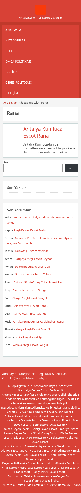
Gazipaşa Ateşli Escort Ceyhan (33, 259)
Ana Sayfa (13, 30)
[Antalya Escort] (40, 14)
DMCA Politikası (18, 61)
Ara (5, 162)
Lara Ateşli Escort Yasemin (31, 251)
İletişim (11, 93)
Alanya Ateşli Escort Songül (30, 290)
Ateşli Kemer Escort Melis (30, 230)
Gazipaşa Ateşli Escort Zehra (33, 274)
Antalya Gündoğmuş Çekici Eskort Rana (39, 282)
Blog (9, 51)
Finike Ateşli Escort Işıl (28, 337)
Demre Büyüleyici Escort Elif (32, 267)
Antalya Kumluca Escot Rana (42, 132)
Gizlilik (11, 72)
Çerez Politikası (18, 82)
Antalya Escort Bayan (50, 489)
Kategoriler (15, 40)
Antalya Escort (26, 489)
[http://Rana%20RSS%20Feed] (72, 112)
